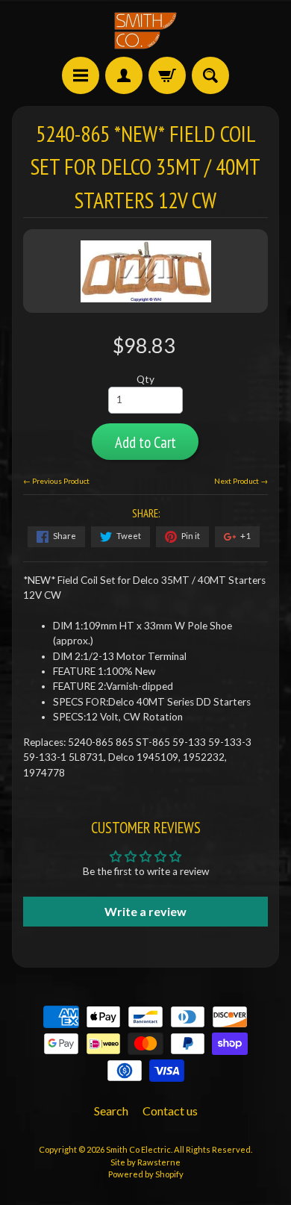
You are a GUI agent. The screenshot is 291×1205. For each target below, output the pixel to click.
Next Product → (241, 480)
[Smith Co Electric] (145, 30)
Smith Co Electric (138, 1149)
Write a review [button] (145, 911)
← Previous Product (56, 480)
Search (111, 1110)
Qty (145, 379)
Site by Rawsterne (145, 1162)
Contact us (170, 1110)
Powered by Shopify (146, 1174)
